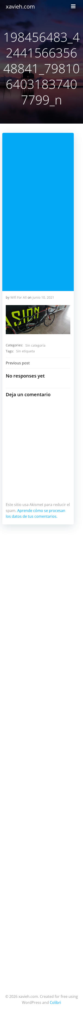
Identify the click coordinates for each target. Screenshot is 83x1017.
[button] (38, 319)
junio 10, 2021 (43, 297)
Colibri (55, 1002)
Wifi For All (18, 297)
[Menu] (73, 6)
